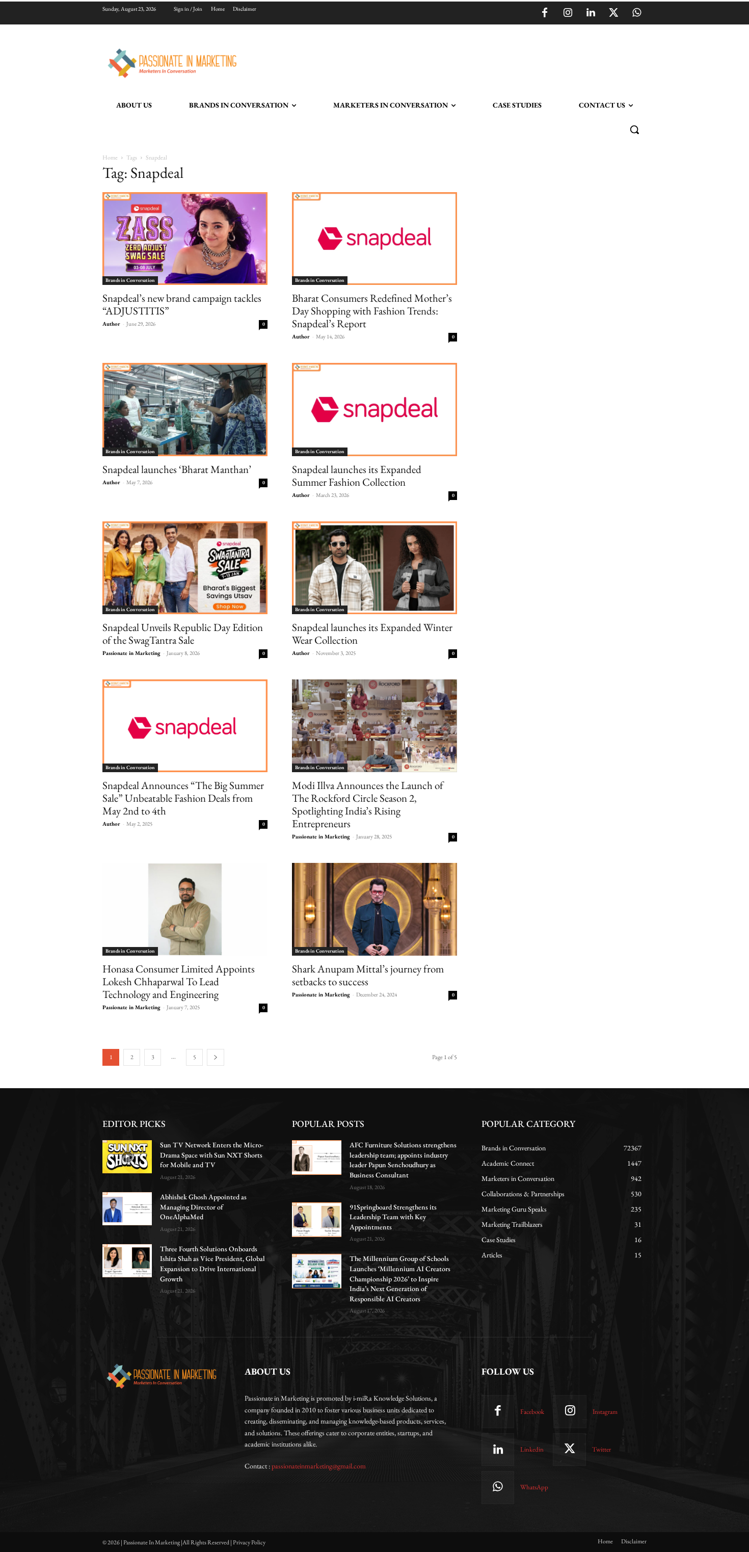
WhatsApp (534, 1487)
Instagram (605, 1411)
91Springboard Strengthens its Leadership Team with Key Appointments (393, 1216)
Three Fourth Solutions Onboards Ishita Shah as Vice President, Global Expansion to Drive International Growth (212, 1263)
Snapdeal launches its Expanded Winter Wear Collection (372, 633)
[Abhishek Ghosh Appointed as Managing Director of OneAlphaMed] (127, 1208)
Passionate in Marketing (131, 652)
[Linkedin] (590, 13)
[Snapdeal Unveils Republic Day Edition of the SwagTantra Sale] (185, 567)
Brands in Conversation (130, 280)
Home (110, 157)
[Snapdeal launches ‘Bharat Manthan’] (185, 409)
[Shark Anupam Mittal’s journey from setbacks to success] (374, 909)
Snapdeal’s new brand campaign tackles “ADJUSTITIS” (181, 304)
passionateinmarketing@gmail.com (319, 1465)
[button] (634, 129)
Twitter (601, 1449)
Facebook (532, 1411)
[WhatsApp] (636, 13)
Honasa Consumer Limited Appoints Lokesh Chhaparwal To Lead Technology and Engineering (178, 981)
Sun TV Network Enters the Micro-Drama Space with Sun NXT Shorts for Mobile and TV (211, 1154)
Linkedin (532, 1449)
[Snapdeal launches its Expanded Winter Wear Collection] (374, 567)
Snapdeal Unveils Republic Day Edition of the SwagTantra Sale (182, 633)
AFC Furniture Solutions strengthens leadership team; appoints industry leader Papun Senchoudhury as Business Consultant (403, 1159)
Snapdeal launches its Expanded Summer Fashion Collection (356, 475)
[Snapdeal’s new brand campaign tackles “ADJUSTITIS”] (185, 238)
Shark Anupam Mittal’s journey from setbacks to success (368, 975)
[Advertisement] (426, 62)
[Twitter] (613, 13)
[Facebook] (544, 13)
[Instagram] (567, 13)
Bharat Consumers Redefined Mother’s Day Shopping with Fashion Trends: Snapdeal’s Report (372, 310)
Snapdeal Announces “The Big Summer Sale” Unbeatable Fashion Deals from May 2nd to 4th (183, 798)
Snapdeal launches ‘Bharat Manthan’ (176, 469)
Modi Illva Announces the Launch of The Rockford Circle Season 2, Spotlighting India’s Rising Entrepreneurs (367, 804)
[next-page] (215, 1057)
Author (111, 323)
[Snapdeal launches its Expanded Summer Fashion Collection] (374, 409)
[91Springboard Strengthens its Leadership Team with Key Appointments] (316, 1219)
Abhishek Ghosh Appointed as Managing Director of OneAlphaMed (203, 1206)
